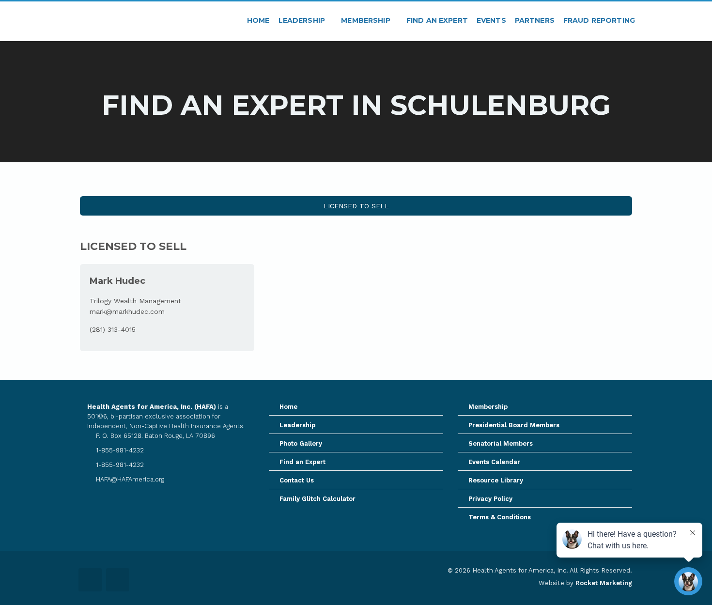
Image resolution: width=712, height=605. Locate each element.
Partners (535, 20)
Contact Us (296, 480)
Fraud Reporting (599, 20)
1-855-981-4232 (119, 450)
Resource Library (495, 480)
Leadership (303, 20)
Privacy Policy (490, 498)
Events (491, 20)
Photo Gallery (300, 443)
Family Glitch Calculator (317, 498)
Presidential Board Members (513, 425)
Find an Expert (437, 20)
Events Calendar (494, 461)
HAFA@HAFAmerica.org (129, 479)
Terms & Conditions (499, 517)
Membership (366, 20)
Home (258, 20)
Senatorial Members (500, 443)
